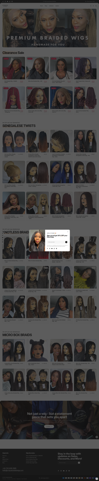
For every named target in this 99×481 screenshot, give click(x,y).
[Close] (68, 232)
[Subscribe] (66, 242)
